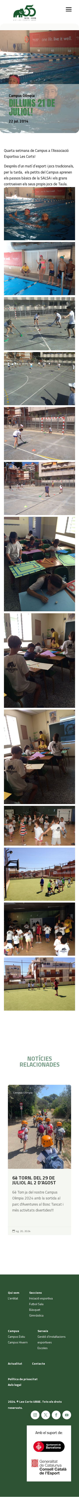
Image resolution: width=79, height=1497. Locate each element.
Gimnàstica (36, 1315)
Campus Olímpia (22, 1092)
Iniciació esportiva (41, 1298)
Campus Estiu (16, 1336)
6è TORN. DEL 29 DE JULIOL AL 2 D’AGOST (39, 1160)
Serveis (43, 1331)
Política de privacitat (23, 1379)
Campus (13, 1331)
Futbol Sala (36, 1304)
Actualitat (15, 1363)
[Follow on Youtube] (66, 1415)
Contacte (38, 1363)
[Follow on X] (45, 1415)
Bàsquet (34, 1309)
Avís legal (14, 1384)
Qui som (13, 1292)
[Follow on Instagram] (35, 1415)
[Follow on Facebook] (56, 1415)
